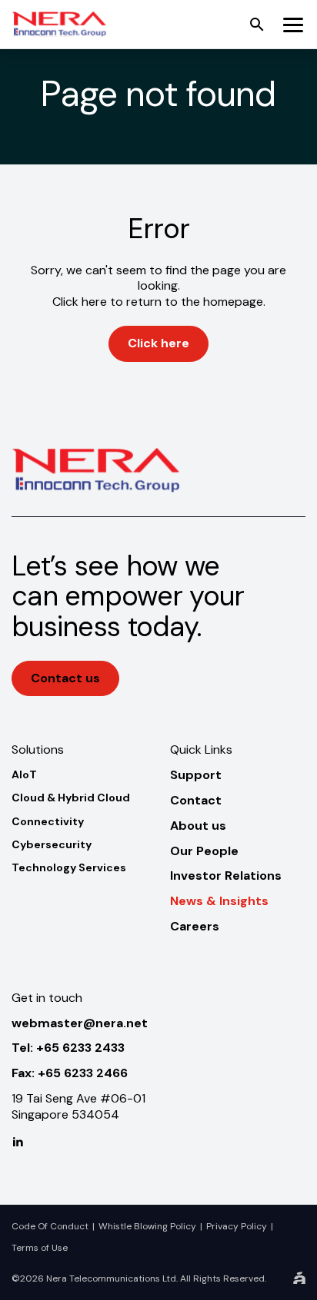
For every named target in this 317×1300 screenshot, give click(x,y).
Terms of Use (40, 1248)
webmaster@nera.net (80, 1023)
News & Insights (219, 901)
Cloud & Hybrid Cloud (71, 797)
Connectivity (48, 821)
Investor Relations (226, 875)
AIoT (24, 774)
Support (196, 775)
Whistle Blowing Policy (147, 1226)
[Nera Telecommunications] (59, 24)
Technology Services (69, 867)
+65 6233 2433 (80, 1048)
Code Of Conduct (50, 1226)
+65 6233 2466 (83, 1073)
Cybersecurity (52, 844)
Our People (204, 851)
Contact (196, 800)
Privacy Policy (236, 1226)
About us (198, 825)
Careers (194, 926)
